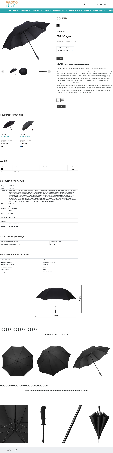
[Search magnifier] (84, 4)
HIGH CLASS (25, 137)
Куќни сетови (12, 10)
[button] (13, 71)
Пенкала (47, 10)
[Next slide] (49, 71)
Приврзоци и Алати (59, 10)
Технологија (24, 10)
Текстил (86, 10)
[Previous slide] (2, 71)
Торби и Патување (74, 10)
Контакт (99, 4)
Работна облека (98, 10)
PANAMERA (6, 137)
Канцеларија (36, 10)
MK (105, 4)
